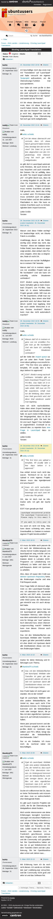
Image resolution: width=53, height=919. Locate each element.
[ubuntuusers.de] (17, 13)
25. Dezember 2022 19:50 (29, 65)
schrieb (30, 134)
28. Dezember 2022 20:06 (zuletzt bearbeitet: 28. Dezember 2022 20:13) (32, 448)
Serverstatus (37, 908)
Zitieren (45, 65)
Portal (10, 22)
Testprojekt (24, 78)
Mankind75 (7, 540)
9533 (11, 143)
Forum (19, 22)
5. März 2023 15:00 (27, 753)
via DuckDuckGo (45, 36)
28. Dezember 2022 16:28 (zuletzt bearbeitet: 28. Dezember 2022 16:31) (32, 223)
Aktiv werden (12, 43)
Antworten (9, 59)
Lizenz (3, 908)
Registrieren (47, 5)
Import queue (41, 357)
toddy (5, 125)
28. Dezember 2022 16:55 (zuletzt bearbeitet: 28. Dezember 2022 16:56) (32, 323)
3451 (11, 560)
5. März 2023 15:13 (27, 859)
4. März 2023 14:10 (27, 655)
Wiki (26, 22)
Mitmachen (27, 27)
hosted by (5, 2)
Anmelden (37, 5)
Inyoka (12, 898)
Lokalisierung (24, 43)
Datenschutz (18, 908)
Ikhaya (34, 22)
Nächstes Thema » (44, 888)
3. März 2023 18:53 (27, 540)
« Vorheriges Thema (26, 888)
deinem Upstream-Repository (32, 577)
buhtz (5, 65)
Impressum (28, 908)
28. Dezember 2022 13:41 (29, 125)
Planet (43, 22)
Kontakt (9, 908)
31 (10, 74)
